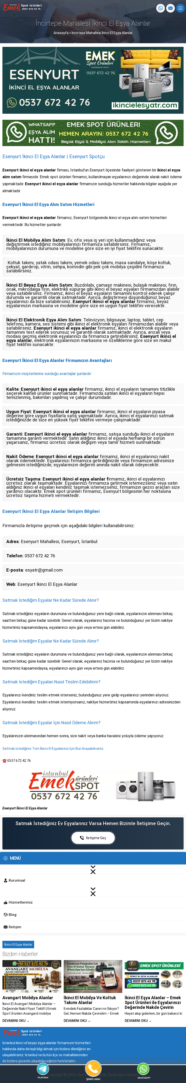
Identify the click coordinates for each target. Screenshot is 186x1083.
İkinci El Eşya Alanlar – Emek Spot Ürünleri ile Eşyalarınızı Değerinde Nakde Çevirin (153, 1002)
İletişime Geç (96, 838)
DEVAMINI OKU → (16, 1021)
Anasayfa (61, 33)
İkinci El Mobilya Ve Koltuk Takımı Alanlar (90, 1000)
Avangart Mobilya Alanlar (27, 997)
